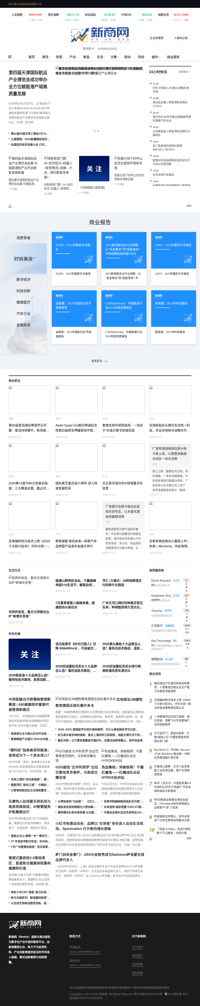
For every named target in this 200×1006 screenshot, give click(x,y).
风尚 (141, 57)
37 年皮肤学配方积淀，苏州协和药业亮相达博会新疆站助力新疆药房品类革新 (30, 841)
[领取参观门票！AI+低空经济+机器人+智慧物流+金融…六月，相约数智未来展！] (59, 177)
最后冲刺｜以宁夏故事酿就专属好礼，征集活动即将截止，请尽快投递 (100, 740)
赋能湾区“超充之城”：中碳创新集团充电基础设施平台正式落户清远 (30, 785)
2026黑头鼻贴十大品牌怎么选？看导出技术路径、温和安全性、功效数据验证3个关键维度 (122, 646)
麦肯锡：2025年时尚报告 (170, 332)
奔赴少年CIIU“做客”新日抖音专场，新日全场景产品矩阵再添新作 (30, 892)
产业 (73, 57)
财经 (11, 418)
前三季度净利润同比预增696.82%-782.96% (167, 142)
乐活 (100, 57)
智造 (86, 57)
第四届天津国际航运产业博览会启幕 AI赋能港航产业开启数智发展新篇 (24, 182)
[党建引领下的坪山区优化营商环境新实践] (129, 167)
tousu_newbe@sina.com (85, 951)
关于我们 (137, 947)
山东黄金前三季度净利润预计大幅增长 (171, 128)
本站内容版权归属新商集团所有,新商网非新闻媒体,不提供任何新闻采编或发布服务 (120, 987)
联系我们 (137, 955)
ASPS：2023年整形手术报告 (172, 273)
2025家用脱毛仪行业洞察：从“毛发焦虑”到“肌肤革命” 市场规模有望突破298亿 (123, 278)
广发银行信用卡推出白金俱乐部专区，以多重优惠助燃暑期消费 (122, 511)
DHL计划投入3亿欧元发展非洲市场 (171, 84)
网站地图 (137, 973)
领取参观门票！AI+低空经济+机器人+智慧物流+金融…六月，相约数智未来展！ (58, 186)
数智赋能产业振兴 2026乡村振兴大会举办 (31, 739)
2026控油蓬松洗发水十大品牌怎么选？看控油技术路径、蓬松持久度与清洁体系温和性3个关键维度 (76, 668)
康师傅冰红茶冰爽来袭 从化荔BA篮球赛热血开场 (78, 812)
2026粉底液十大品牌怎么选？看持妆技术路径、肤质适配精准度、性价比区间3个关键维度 (29, 677)
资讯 (45, 57)
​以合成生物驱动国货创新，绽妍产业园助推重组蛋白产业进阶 (30, 903)
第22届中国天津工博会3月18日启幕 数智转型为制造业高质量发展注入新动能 (30, 133)
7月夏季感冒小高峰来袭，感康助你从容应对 (75, 605)
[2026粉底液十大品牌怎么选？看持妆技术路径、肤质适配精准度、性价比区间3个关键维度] (30, 654)
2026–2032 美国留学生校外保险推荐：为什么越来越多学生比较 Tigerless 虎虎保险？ (97, 729)
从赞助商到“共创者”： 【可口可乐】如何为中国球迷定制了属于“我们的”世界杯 (77, 801)
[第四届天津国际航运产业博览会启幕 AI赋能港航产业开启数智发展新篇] (24, 172)
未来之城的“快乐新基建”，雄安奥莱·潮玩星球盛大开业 (30, 779)
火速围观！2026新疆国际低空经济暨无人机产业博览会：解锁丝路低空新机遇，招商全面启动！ (30, 139)
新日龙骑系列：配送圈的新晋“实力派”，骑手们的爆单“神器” (31, 897)
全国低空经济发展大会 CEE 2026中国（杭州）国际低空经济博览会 (30, 144)
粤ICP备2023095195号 (148, 994)
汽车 (58, 534)
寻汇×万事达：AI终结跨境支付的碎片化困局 (122, 582)
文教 (114, 57)
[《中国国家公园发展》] (94, 180)
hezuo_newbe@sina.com (85, 965)
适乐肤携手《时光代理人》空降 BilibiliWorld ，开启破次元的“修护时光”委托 (76, 646)
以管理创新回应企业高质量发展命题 (30, 790)
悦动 (127, 57)
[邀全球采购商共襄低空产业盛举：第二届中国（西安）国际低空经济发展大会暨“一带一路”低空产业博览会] (100, 101)
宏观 (59, 57)
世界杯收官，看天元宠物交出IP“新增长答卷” (29, 614)
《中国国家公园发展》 (92, 187)
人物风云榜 (181, 38)
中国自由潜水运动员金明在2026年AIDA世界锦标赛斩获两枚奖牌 (123, 812)
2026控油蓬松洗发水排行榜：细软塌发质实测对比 (123, 668)
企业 (104, 418)
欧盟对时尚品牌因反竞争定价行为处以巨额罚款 (171, 157)
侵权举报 (137, 964)
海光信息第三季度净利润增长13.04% (170, 99)
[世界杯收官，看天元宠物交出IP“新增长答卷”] (30, 591)
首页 (32, 57)
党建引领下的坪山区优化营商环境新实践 (129, 177)
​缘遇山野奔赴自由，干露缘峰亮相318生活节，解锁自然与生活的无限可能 (75, 582)
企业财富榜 (156, 38)
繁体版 (87, 48)
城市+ (156, 57)
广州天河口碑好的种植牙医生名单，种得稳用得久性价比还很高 (122, 605)
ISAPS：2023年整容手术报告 (73, 273)
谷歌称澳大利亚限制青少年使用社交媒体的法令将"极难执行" (171, 182)
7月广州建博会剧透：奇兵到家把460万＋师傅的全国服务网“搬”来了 (31, 847)
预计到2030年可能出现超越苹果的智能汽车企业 (172, 113)
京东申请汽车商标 (163, 169)
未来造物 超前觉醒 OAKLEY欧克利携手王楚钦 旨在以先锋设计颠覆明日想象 (124, 807)
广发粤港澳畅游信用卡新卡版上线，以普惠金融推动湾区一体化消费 (169, 453)
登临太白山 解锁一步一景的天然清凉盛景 (30, 836)
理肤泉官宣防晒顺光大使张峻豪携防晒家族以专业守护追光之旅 (77, 807)
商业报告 (173, 57)
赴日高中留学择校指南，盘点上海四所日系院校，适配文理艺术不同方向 (100, 735)
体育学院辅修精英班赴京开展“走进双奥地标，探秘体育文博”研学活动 (124, 801)
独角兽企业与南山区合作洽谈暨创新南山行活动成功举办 (30, 733)
